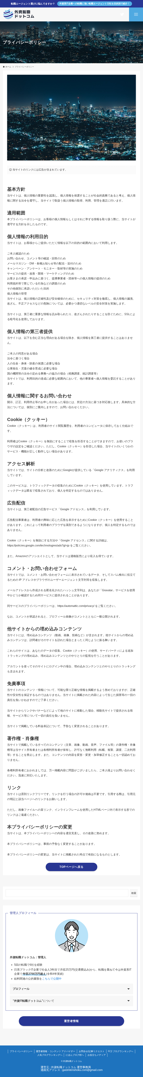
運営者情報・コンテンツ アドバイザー (55, 1051)
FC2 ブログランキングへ (120, 1051)
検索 (133, 893)
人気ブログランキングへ (49, 1055)
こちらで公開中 (52, 978)
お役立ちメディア (97, 1055)
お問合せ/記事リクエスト (91, 1051)
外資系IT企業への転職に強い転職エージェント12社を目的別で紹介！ (94, 3)
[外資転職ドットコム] (19, 14)
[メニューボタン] (136, 14)
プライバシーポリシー (21, 1051)
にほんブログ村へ (75, 1055)
